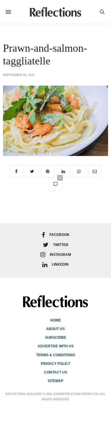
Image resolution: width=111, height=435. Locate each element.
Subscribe (55, 337)
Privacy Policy (55, 364)
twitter (60, 245)
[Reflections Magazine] (55, 12)
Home (55, 320)
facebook (59, 235)
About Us (55, 329)
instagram (60, 255)
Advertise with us (56, 346)
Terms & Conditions (55, 355)
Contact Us (55, 372)
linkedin (60, 264)
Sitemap (55, 381)
